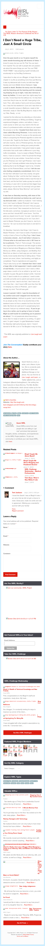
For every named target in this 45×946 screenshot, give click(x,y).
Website (6, 545)
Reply (14, 509)
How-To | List (33, 781)
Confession (15, 781)
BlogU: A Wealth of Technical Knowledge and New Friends (20, 690)
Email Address (9, 640)
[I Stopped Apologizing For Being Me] (19, 715)
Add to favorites (10, 400)
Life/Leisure (20, 49)
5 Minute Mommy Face (30, 808)
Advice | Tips (7, 781)
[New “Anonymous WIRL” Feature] (15, 908)
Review (27, 783)
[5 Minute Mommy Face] (12, 807)
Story (31, 783)
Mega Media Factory (28, 934)
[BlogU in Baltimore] (19, 701)
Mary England (7, 707)
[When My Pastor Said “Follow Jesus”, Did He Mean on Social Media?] (19, 862)
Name (5, 527)
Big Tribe (14, 413)
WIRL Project (6, 852)
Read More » (27, 804)
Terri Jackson (17, 492)
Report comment (18, 511)
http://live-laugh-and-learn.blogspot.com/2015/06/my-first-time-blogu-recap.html (20, 404)
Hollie (20, 888)
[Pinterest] (40, 940)
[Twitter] (30, 940)
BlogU (19, 413)
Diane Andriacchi (7, 899)
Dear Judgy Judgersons (27, 886)
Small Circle (25, 413)
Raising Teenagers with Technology (15, 819)
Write (18, 415)
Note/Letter (7, 783)
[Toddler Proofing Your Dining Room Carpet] (19, 830)
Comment (6, 553)
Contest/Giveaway (24, 781)
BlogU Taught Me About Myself (31, 455)
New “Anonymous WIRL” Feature (35, 909)
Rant (18, 783)
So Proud (6, 897)
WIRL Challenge (34, 413)
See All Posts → (22, 923)
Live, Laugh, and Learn (30, 377)
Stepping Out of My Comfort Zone (36, 795)
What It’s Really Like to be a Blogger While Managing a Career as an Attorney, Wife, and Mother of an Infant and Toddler (22, 848)
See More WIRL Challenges (22, 733)
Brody (4, 835)
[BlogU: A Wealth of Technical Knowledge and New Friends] (21, 686)
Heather (5, 799)
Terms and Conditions (22, 936)
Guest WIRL (20, 423)
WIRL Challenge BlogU (10, 415)
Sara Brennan (26, 810)
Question (13, 783)
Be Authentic (7, 413)
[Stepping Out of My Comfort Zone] (15, 794)
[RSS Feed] (27, 940)
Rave (22, 783)
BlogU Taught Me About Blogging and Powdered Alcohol (31, 462)
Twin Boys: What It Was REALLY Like (32, 479)
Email (5, 536)
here (10, 347)
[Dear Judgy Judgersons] (10, 886)
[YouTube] (37, 940)
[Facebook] (33, 940)
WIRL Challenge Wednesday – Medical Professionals (33, 471)
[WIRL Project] (16, 20)
